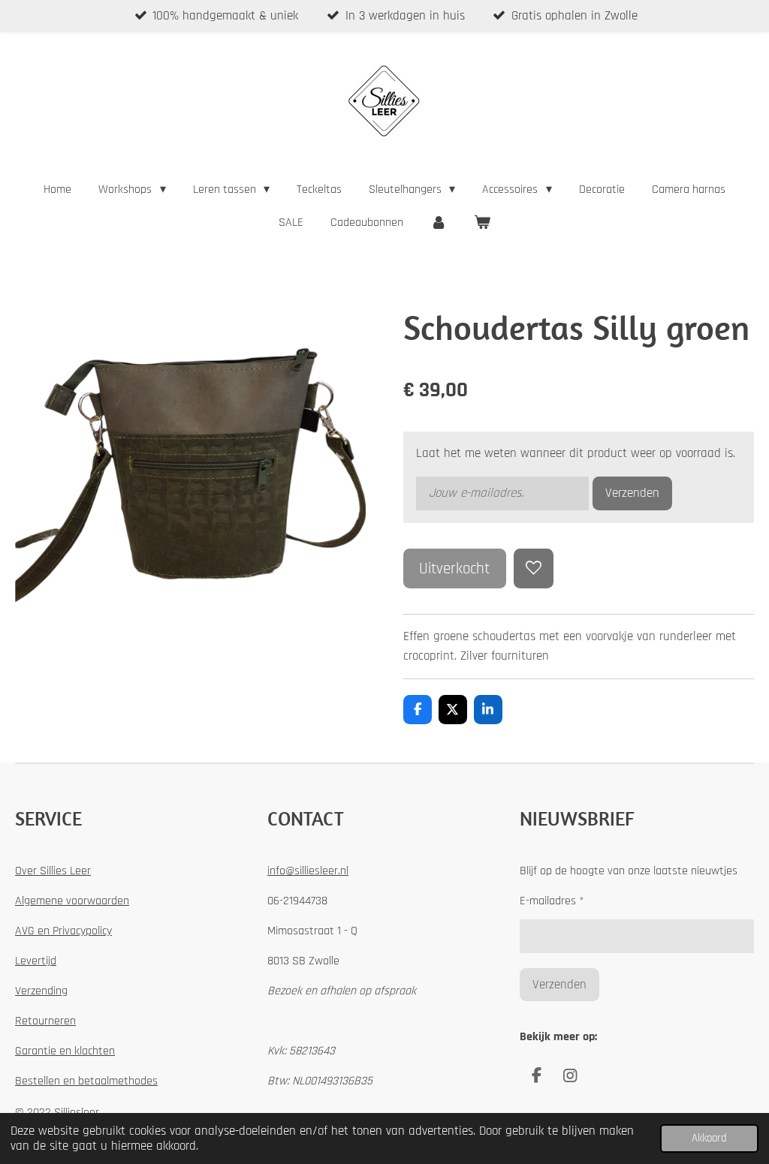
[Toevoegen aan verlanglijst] (533, 568)
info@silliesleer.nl (307, 871)
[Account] (439, 223)
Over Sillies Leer (53, 871)
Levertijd (35, 961)
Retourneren (45, 1021)
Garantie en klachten (65, 1051)
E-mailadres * (552, 901)
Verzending (41, 991)
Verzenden (632, 493)
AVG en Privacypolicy (63, 931)
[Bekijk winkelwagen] (482, 223)
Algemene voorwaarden (72, 901)
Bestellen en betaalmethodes (86, 1081)
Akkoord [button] (709, 1138)
